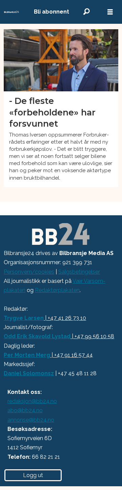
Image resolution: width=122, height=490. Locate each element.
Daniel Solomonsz (29, 373)
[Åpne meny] (110, 12)
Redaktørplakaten (57, 290)
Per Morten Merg (27, 355)
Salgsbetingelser (79, 272)
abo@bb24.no (25, 410)
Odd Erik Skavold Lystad (37, 336)
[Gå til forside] (11, 12)
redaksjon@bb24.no (32, 401)
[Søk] (86, 12)
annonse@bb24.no (30, 420)
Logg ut (33, 475)
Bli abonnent (51, 11)
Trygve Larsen (24, 318)
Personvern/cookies (29, 272)
